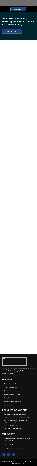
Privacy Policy (21, 463)
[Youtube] (4, 454)
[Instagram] (8, 454)
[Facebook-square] (13, 454)
